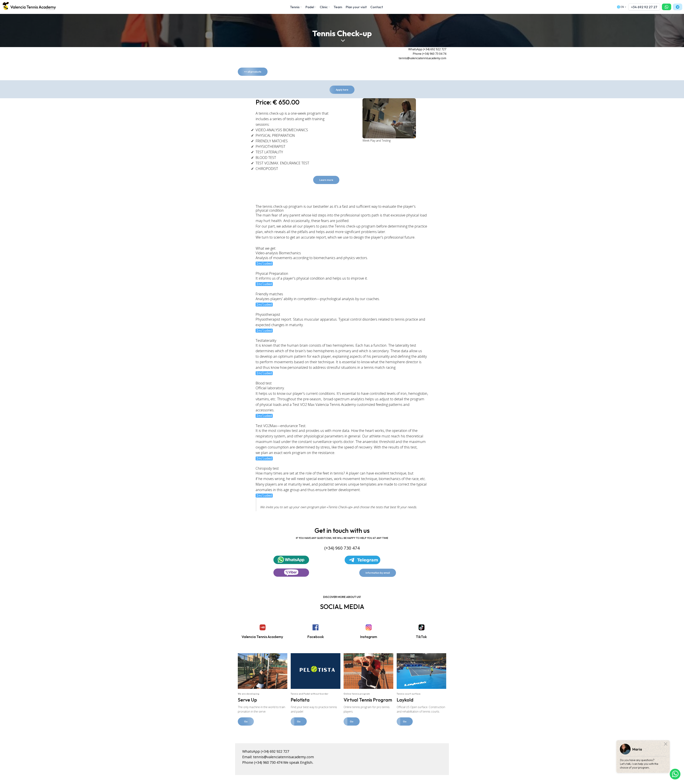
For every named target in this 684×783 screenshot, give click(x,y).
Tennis (295, 7)
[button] (644, 7)
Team (338, 7)
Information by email (378, 572)
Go (246, 721)
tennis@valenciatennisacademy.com (283, 756)
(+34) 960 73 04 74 (434, 54)
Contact (376, 7)
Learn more (326, 180)
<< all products (252, 71)
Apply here (342, 89)
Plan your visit (356, 7)
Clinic (324, 7)
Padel (309, 7)
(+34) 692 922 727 (434, 49)
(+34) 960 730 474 (268, 762)
